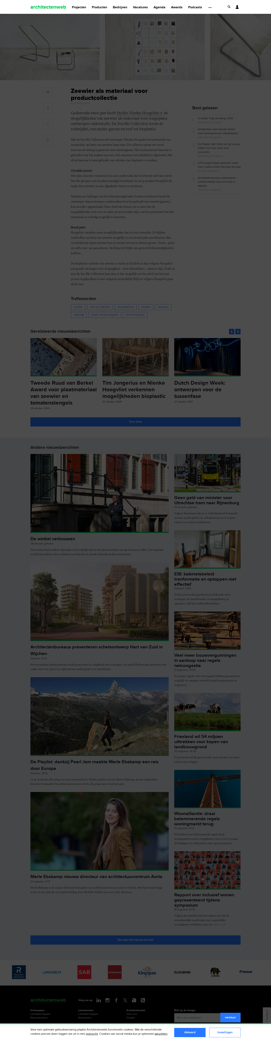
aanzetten (160, 1034)
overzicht (92, 1034)
